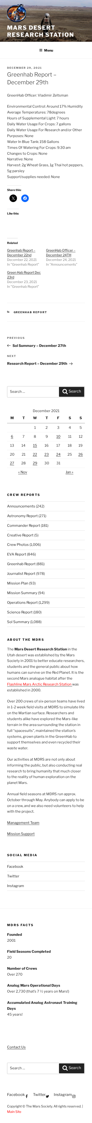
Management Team (23, 823)
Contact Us (16, 1047)
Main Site (14, 1112)
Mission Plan (17, 583)
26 (80, 454)
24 (58, 454)
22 (35, 454)
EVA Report (16, 554)
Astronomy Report (22, 516)
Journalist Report (21, 574)
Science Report (20, 612)
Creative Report (20, 535)
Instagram (15, 886)
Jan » (69, 472)
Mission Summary (22, 593)
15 (35, 445)
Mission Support (21, 834)
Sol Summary (18, 622)
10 (58, 436)
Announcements (21, 506)
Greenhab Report (30, 312)
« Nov (22, 472)
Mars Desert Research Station (40, 31)
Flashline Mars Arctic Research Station (39, 684)
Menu (48, 50)
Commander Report (23, 525)
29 (35, 463)
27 (12, 463)
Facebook (15, 866)
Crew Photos (18, 545)
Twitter (13, 876)
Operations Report (22, 602)
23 (46, 454)
